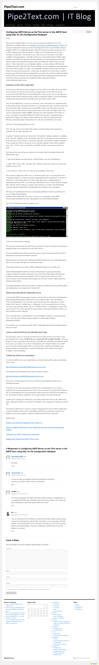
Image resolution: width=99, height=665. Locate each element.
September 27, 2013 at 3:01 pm (19, 494)
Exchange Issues (57, 647)
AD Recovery (56, 604)
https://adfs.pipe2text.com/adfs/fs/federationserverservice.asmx (25, 376)
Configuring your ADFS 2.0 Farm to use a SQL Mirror (23, 434)
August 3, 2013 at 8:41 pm (18, 475)
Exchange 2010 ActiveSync (59, 649)
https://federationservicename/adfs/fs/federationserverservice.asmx (26, 367)
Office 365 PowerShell (58, 618)
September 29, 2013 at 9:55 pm (19, 515)
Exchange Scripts (57, 654)
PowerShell (36, 25)
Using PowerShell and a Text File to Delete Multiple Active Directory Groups (15, 609)
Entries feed (78, 606)
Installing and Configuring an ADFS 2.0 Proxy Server (22, 439)
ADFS (55, 609)
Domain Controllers (58, 611)
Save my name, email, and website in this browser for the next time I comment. (29, 589)
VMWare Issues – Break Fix (60, 644)
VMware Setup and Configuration (61, 640)
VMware (55, 639)
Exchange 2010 (60, 25)
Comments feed (78, 607)
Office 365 (20, 25)
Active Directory (10, 25)
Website (8, 583)
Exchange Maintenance (58, 653)
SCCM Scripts (56, 633)
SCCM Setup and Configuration (60, 635)
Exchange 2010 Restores (59, 651)
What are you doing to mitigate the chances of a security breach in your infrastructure (61, 623)
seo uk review (15, 473)
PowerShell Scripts (57, 630)
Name (8, 570)
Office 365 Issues (57, 614)
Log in (76, 604)
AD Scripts (56, 606)
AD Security (56, 607)
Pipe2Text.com (14, 6)
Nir (6, 612)
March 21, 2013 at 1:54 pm (18, 458)
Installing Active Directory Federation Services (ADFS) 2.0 (48, 45)
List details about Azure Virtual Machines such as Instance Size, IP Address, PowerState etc (15, 621)
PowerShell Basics (57, 628)
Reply (13, 465)
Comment (9, 548)
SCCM (43, 25)
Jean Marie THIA (17, 456)
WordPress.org (78, 609)
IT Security (28, 25)
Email (8, 577)
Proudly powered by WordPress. (83, 658)
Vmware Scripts (57, 642)
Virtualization (50, 25)
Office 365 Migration (58, 616)
